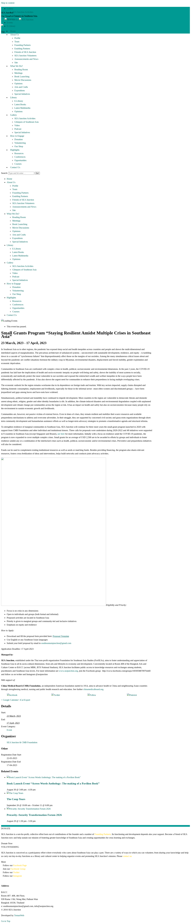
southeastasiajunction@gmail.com (56, 643)
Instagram (17, 876)
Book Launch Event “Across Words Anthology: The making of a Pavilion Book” (53, 783)
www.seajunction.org (68, 671)
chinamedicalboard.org (93, 689)
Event (9, 730)
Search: (4, 173)
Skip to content (7, 3)
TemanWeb (19, 915)
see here (61, 434)
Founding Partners (103, 834)
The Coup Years (16, 799)
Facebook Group (17, 869)
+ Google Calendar (9, 700)
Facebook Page (20, 865)
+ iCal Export (24, 700)
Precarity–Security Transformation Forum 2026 (34, 814)
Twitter (16, 872)
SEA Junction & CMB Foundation (22, 742)
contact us (127, 856)
